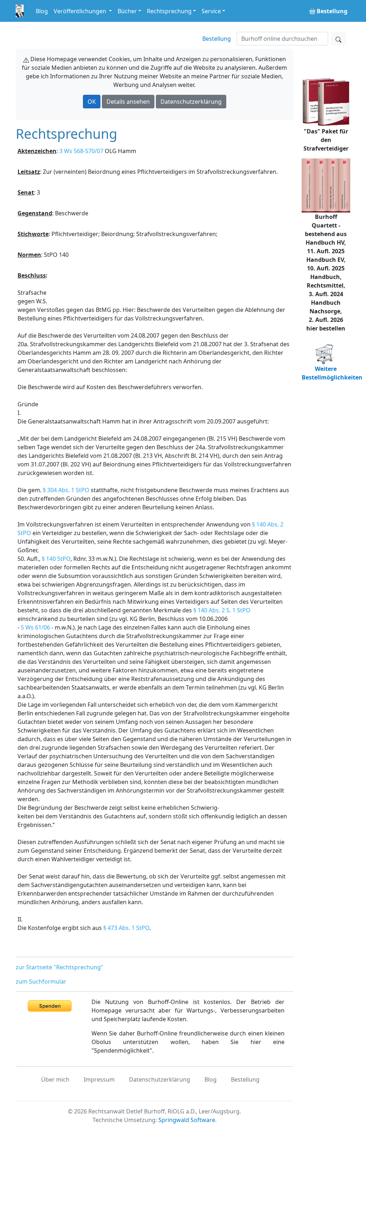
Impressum (99, 1079)
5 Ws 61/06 (35, 627)
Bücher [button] (127, 11)
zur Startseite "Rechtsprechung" (59, 967)
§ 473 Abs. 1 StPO (126, 928)
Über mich (55, 1079)
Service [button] (211, 11)
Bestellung (216, 39)
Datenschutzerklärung (191, 102)
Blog (42, 11)
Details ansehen (128, 102)
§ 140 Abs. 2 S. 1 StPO (222, 610)
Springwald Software (186, 1120)
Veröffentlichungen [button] (81, 11)
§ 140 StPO (56, 559)
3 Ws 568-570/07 (81, 151)
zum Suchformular (41, 981)
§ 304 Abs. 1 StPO (66, 490)
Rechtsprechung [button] (169, 11)
